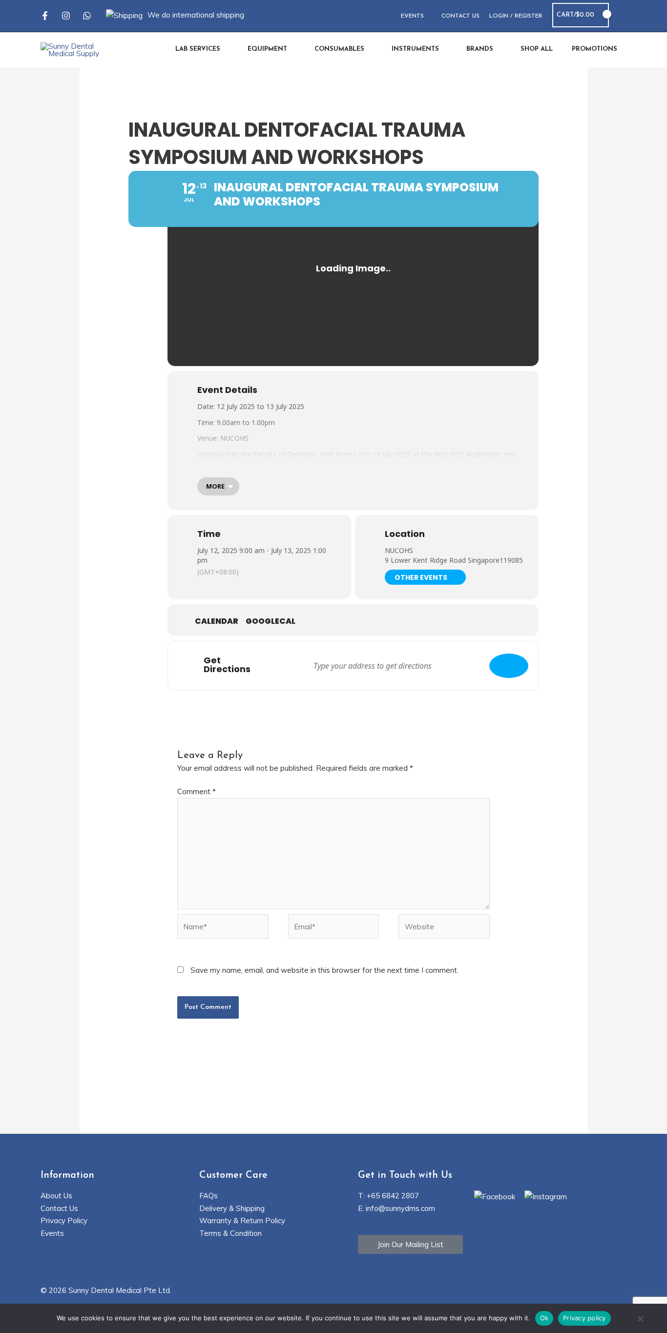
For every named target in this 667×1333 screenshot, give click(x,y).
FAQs (208, 1195)
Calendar (216, 621)
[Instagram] (66, 15)
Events (52, 1233)
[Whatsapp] (87, 15)
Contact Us (59, 1208)
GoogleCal (270, 621)
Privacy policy (584, 1318)
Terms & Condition (230, 1233)
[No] (640, 1319)
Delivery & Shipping (232, 1208)
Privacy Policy (64, 1220)
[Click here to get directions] (508, 666)
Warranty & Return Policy (242, 1220)
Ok (544, 1318)
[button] (622, 15)
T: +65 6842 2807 (388, 1195)
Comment (196, 791)
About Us (56, 1195)
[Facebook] (45, 15)
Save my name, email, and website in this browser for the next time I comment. (324, 970)
